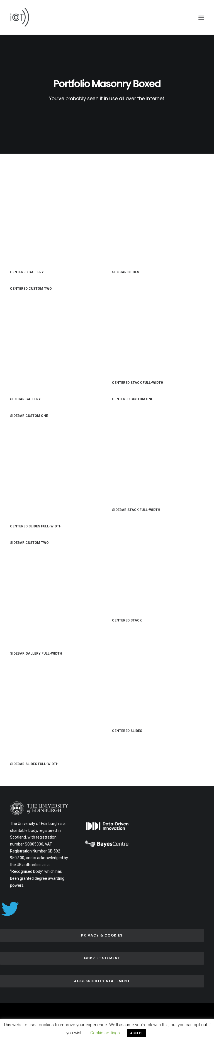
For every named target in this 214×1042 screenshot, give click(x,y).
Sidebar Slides (125, 272)
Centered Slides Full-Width (36, 526)
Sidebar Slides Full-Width (34, 764)
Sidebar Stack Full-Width (136, 510)
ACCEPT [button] (136, 1033)
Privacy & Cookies (102, 935)
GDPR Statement (102, 958)
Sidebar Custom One (29, 416)
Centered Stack (127, 620)
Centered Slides (127, 731)
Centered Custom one (132, 399)
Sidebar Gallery (25, 399)
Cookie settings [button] (105, 1032)
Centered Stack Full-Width (137, 383)
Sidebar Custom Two (29, 543)
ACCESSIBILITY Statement (102, 981)
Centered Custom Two (31, 289)
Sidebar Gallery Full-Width (36, 653)
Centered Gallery (27, 272)
